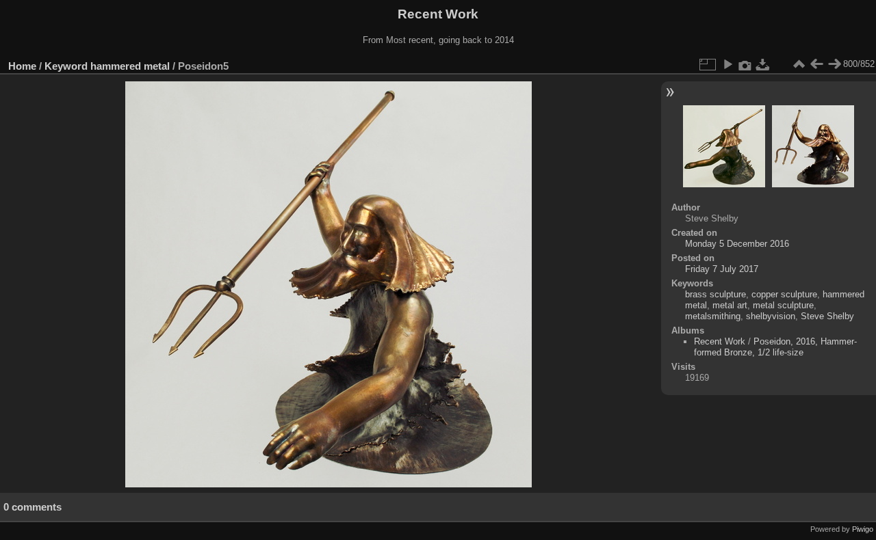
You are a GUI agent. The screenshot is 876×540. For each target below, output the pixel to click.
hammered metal (130, 66)
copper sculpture (784, 294)
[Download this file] (763, 64)
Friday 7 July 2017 (721, 269)
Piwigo (862, 529)
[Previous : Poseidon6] (816, 64)
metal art (729, 305)
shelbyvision (770, 316)
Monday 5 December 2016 (737, 244)
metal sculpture (783, 305)
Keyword (66, 66)
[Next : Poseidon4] (834, 64)
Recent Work (719, 341)
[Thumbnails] (799, 64)
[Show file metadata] (745, 64)
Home (22, 66)
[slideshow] (727, 64)
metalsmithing (712, 316)
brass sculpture (715, 294)
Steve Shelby (827, 316)
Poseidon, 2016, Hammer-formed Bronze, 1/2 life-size (775, 346)
